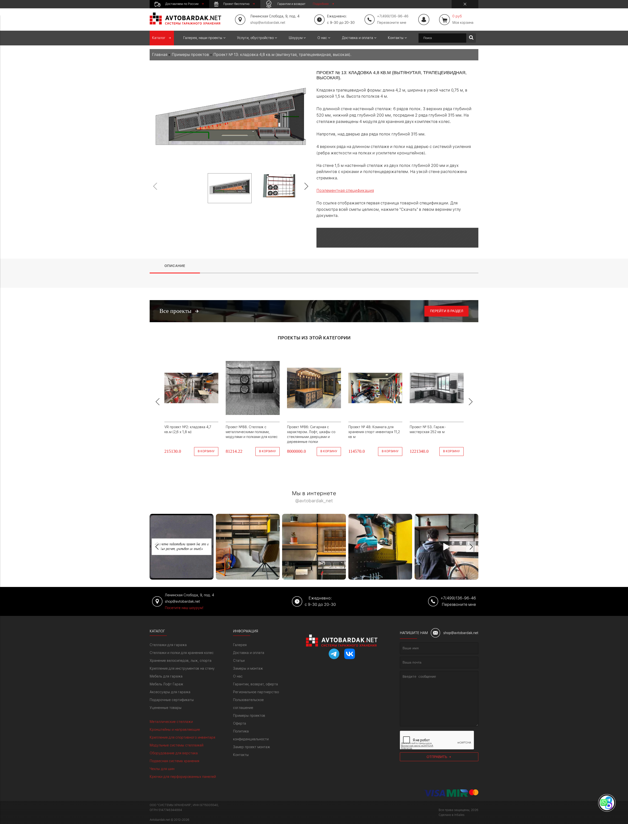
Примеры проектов (249, 716)
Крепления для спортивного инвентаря (182, 737)
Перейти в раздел (446, 311)
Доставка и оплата (248, 653)
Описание (174, 266)
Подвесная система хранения (174, 761)
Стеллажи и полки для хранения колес (182, 653)
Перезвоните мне (391, 23)
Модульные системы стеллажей (176, 745)
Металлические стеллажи (171, 722)
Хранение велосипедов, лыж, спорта (180, 661)
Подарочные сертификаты (172, 700)
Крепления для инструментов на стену (182, 668)
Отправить (437, 757)
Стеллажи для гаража (168, 645)
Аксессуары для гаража (170, 692)
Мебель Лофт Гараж (166, 684)
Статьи (239, 661)
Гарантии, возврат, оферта (255, 684)
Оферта (239, 723)
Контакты (241, 755)
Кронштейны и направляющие (175, 729)
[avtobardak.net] (185, 23)
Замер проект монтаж (251, 747)
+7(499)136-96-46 (458, 598)
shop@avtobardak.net (267, 23)
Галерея (240, 645)
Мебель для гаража (166, 676)
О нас (238, 676)
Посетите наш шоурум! (184, 608)
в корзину (206, 451)
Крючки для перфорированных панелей (183, 777)
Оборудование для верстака (174, 753)
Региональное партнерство (256, 692)
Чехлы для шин (162, 769)
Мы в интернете (314, 497)
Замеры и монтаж (248, 668)
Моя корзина (462, 19)
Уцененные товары (166, 708)
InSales (459, 815)
